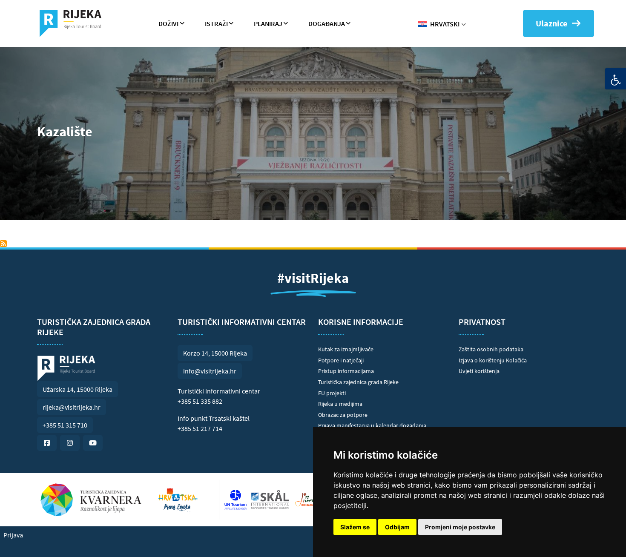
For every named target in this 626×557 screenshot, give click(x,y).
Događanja (326, 23)
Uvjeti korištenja (479, 371)
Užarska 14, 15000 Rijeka (77, 389)
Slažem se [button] (355, 527)
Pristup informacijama (346, 371)
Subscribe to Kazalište (3, 243)
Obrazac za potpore (343, 415)
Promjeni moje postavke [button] (460, 527)
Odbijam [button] (397, 527)
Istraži (216, 23)
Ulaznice (551, 23)
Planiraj (268, 23)
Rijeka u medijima (340, 404)
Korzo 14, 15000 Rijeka (215, 353)
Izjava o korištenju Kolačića (493, 360)
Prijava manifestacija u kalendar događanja (372, 425)
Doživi (168, 23)
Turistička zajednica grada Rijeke (358, 382)
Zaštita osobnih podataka (491, 349)
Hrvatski (444, 24)
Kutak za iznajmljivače (345, 349)
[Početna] (74, 23)
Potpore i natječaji (341, 360)
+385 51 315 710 (65, 425)
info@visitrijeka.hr (209, 371)
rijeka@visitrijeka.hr (72, 407)
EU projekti (332, 393)
